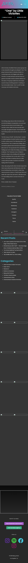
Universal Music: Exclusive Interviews (12, 279)
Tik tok (14, 218)
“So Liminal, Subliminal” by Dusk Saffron (13, 250)
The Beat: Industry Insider (10, 275)
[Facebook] (20, 540)
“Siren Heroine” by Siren (9, 252)
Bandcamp (14, 205)
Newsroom (6, 269)
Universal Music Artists (9, 277)
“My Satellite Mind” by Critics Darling (12, 254)
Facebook (14, 208)
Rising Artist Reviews (9, 273)
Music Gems (7, 266)
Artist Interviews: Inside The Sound (12, 264)
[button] (21, 4)
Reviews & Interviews (9, 271)
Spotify (14, 199)
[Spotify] (14, 540)
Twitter (14, 221)
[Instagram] (7, 540)
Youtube (14, 215)
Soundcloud (14, 202)
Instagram (14, 212)
